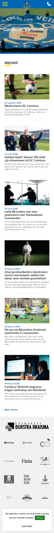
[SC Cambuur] (27, 5)
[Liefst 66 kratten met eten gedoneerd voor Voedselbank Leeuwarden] (27, 192)
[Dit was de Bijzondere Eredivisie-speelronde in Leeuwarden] (27, 310)
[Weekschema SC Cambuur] (27, 86)
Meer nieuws (11, 409)
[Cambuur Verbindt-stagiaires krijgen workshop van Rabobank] (27, 367)
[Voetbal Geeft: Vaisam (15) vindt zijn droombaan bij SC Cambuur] (27, 138)
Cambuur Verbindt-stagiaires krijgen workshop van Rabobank (25, 388)
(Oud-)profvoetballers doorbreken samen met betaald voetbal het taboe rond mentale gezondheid (26, 275)
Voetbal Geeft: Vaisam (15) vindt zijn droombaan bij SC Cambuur (25, 159)
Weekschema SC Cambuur (22, 105)
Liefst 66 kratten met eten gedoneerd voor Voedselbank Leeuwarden (23, 215)
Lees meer (27, 526)
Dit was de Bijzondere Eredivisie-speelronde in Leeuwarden (26, 331)
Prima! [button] (40, 518)
